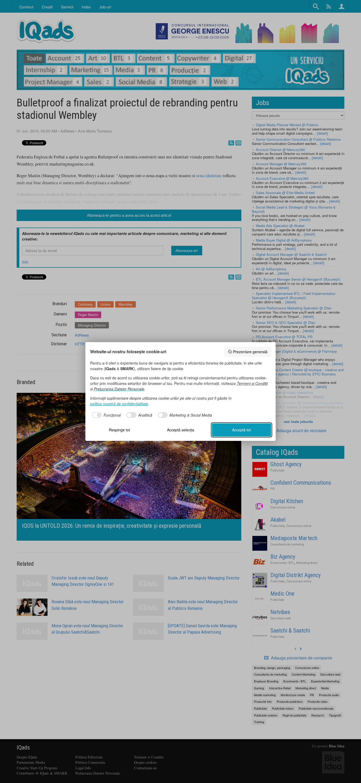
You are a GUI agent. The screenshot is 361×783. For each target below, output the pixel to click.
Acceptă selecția (180, 429)
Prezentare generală (250, 351)
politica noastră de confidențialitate (119, 403)
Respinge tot (119, 429)
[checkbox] (105, 415)
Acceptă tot (241, 429)
